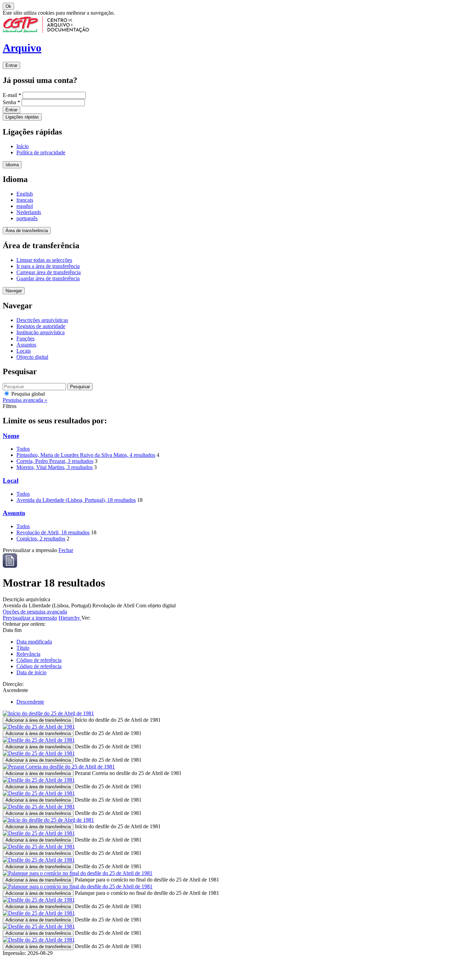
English (24, 194)
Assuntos (26, 345)
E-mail (12, 95)
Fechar (65, 550)
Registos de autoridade (40, 326)
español (24, 206)
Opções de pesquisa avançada (35, 612)
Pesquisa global (27, 394)
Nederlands (28, 212)
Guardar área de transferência (48, 278)
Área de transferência (26, 230)
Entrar (11, 65)
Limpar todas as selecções (44, 260)
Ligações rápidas (22, 116)
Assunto (14, 513)
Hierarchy (69, 618)
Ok (8, 6)
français (24, 200)
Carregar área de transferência (48, 272)
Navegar (13, 290)
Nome (11, 435)
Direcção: (13, 684)
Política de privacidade (40, 152)
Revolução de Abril (53, 532)
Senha (11, 102)
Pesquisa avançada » (25, 400)
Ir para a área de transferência (48, 266)
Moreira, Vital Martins (54, 467)
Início (22, 146)
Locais (23, 351)
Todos (23, 449)
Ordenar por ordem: (24, 624)
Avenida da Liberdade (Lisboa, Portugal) (76, 500)
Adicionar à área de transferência (38, 720)
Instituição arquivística (40, 332)
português (27, 218)
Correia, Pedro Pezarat (54, 461)
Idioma (12, 164)
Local (10, 480)
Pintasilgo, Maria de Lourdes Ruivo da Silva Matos (85, 455)
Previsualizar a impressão (30, 618)
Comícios (40, 538)
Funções (25, 338)
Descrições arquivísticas (42, 320)
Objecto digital (32, 357)
